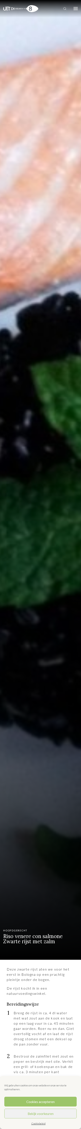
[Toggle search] (65, 8)
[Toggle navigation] (75, 8)
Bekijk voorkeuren (41, 1114)
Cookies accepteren (40, 1102)
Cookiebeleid (38, 1123)
